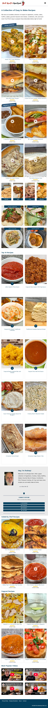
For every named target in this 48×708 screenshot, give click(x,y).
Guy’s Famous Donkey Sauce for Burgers (12, 414)
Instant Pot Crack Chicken (12, 178)
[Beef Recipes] (18, 191)
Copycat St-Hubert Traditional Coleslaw (12, 330)
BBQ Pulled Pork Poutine (35, 59)
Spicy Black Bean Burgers (12, 98)
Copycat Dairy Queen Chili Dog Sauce (36, 287)
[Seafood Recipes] (42, 191)
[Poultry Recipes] (6, 191)
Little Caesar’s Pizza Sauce (12, 287)
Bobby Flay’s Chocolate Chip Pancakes (12, 584)
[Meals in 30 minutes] (12, 238)
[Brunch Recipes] (35, 238)
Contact (24, 700)
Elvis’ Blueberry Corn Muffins (12, 549)
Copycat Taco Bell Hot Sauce (35, 371)
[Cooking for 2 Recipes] (35, 216)
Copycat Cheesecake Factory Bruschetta (35, 659)
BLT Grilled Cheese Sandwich (35, 139)
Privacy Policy (5, 700)
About (20, 700)
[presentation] (12, 41)
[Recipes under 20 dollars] (12, 216)
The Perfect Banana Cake (35, 178)
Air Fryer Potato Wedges (36, 549)
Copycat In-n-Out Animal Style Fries (12, 624)
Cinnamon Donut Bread (12, 456)
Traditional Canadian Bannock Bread (35, 329)
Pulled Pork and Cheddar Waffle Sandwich (35, 98)
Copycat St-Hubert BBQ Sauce (12, 659)
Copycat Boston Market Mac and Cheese (12, 372)
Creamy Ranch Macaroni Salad (36, 413)
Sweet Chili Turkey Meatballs (12, 59)
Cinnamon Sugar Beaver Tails (36, 456)
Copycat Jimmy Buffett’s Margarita (35, 624)
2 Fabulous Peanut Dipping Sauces (12, 139)
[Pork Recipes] (30, 191)
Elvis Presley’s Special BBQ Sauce (35, 584)
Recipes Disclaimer (13, 700)
